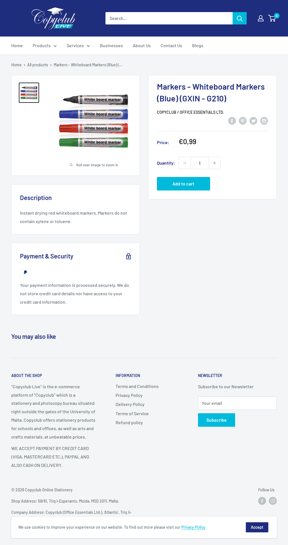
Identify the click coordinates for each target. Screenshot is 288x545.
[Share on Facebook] (232, 120)
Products (42, 45)
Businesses (111, 45)
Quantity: (166, 162)
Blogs (197, 45)
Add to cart (183, 183)
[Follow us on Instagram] (273, 501)
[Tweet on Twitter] (253, 120)
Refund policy (129, 422)
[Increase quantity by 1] (214, 163)
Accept (257, 527)
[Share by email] (264, 120)
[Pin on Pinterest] (243, 120)
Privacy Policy (129, 395)
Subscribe (216, 420)
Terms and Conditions (137, 386)
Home (17, 45)
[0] (272, 18)
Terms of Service (132, 413)
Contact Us (171, 45)
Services (75, 45)
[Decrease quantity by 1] (185, 163)
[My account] (261, 18)
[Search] (240, 18)
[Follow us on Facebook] (262, 501)
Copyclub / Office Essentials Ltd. (190, 112)
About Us (142, 45)
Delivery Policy (130, 404)
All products (37, 64)
